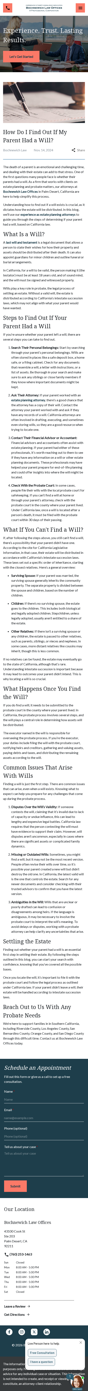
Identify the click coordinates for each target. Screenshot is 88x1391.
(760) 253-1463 (20, 1254)
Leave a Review (14, 1306)
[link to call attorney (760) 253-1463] (7, 8)
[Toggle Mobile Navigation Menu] (80, 8)
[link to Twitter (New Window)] (34, 1332)
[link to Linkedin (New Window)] (46, 1332)
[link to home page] (44, 8)
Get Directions (14, 1314)
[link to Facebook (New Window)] (9, 1332)
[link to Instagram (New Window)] (21, 1332)
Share (81, 150)
